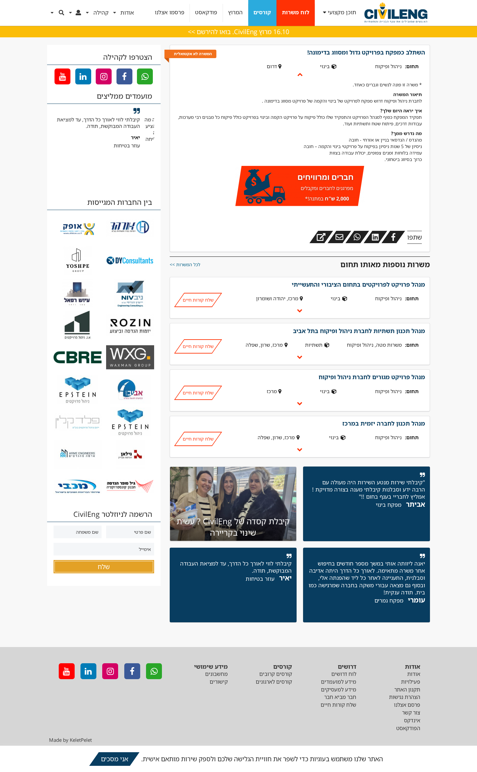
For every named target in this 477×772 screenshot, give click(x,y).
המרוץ (235, 12)
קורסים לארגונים (274, 681)
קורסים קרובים (275, 674)
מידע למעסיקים (338, 689)
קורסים (262, 12)
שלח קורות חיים (197, 300)
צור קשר (411, 712)
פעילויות (410, 681)
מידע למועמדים (338, 681)
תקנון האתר (407, 689)
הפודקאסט (408, 728)
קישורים (219, 681)
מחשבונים (216, 674)
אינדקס (412, 720)
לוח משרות (295, 12)
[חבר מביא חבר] (300, 187)
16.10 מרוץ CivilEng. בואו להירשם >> (238, 31)
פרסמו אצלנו (169, 12)
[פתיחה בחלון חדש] (321, 237)
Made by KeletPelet (70, 740)
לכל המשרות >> (185, 264)
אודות (413, 674)
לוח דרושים (343, 674)
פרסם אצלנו (407, 704)
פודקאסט (206, 12)
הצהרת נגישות (404, 697)
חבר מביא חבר (340, 697)
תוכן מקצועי (342, 12)
